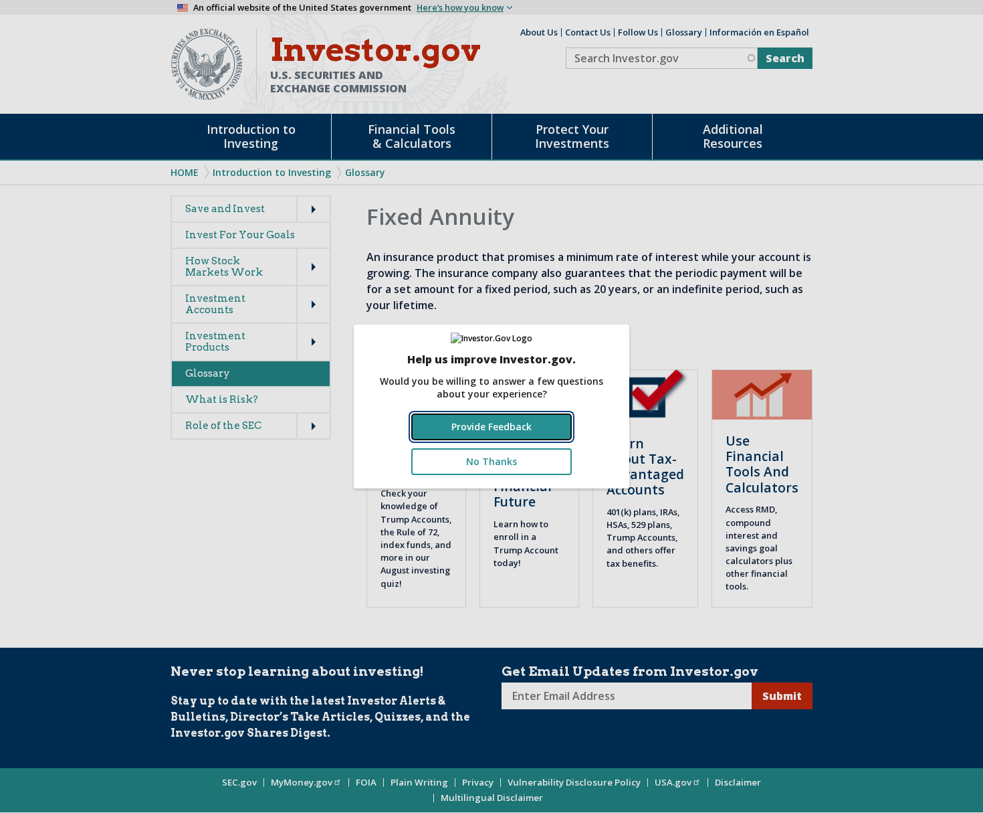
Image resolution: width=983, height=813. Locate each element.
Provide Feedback (491, 426)
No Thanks (491, 461)
